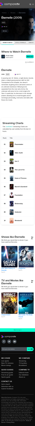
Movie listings (6, 365)
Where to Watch (7, 42)
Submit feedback (7, 389)
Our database (24, 375)
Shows (12, 13)
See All (32, 237)
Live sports (5, 361)
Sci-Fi (3, 22)
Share (5, 31)
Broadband (23, 365)
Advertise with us (7, 386)
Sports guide (5, 377)
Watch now (30, 56)
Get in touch (5, 384)
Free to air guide (7, 375)
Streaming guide (7, 372)
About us (22, 377)
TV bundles (23, 363)
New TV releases (7, 363)
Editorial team (24, 372)
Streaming (22, 361)
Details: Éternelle (20, 42)
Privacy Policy (10, 422)
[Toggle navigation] (33, 4)
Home (4, 13)
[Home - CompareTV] (10, 4)
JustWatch (30, 62)
